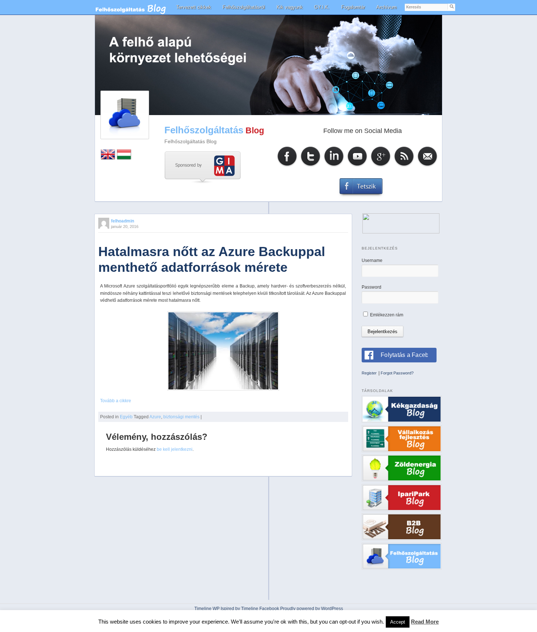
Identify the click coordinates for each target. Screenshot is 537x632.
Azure (155, 416)
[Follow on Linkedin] (334, 166)
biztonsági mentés (181, 416)
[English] (108, 158)
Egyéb (126, 416)
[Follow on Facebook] (287, 166)
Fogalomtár (353, 7)
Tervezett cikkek (193, 7)
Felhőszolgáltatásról (243, 7)
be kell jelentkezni (175, 449)
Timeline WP (207, 608)
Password (371, 287)
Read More (425, 621)
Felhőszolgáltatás (203, 130)
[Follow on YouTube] (357, 166)
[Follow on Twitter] (310, 166)
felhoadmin (122, 221)
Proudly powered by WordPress (311, 608)
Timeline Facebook (260, 608)
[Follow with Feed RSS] (404, 166)
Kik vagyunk (290, 7)
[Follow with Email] (427, 166)
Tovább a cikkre (115, 400)
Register (369, 373)
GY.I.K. (322, 7)
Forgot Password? (397, 373)
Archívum (386, 7)
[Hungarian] (124, 158)
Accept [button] (397, 622)
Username (372, 260)
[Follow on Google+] (381, 166)
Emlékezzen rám (386, 314)
